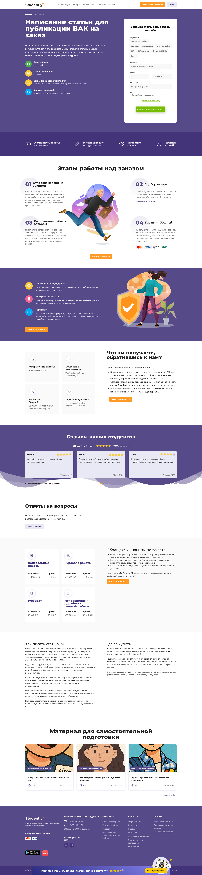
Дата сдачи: (134, 82)
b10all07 (115, 870)
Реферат (106, 829)
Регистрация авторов (163, 831)
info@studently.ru (76, 821)
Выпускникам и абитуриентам (39, 768)
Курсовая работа (110, 825)
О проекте (101, 4)
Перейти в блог (170, 795)
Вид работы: (134, 38)
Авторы (76, 4)
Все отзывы (171, 483)
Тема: (132, 92)
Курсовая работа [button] (163, 46)
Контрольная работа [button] (139, 41)
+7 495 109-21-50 (76, 825)
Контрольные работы (112, 821)
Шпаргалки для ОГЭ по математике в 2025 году (49, 779)
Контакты (112, 4)
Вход (172, 4)
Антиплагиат (134, 846)
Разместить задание (152, 4)
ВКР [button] (132, 51)
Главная (28, 14)
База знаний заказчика (138, 836)
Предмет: (133, 62)
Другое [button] (133, 56)
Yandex (57, 484)
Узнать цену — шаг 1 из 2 (150, 109)
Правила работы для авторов (163, 826)
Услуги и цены (64, 4)
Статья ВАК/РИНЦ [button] (160, 51)
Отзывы (85, 4)
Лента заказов (134, 825)
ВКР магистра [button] (143, 51)
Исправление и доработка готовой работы (111, 835)
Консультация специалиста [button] (142, 46)
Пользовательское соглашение (136, 841)
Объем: (132, 72)
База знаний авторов (163, 821)
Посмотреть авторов (146, 201)
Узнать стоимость (101, 256)
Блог (93, 4)
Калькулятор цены (156, 870)
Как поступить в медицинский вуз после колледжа (100, 779)
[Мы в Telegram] (71, 845)
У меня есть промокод (151, 100)
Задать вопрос (35, 526)
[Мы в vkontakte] (66, 845)
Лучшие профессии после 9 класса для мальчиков (150, 779)
